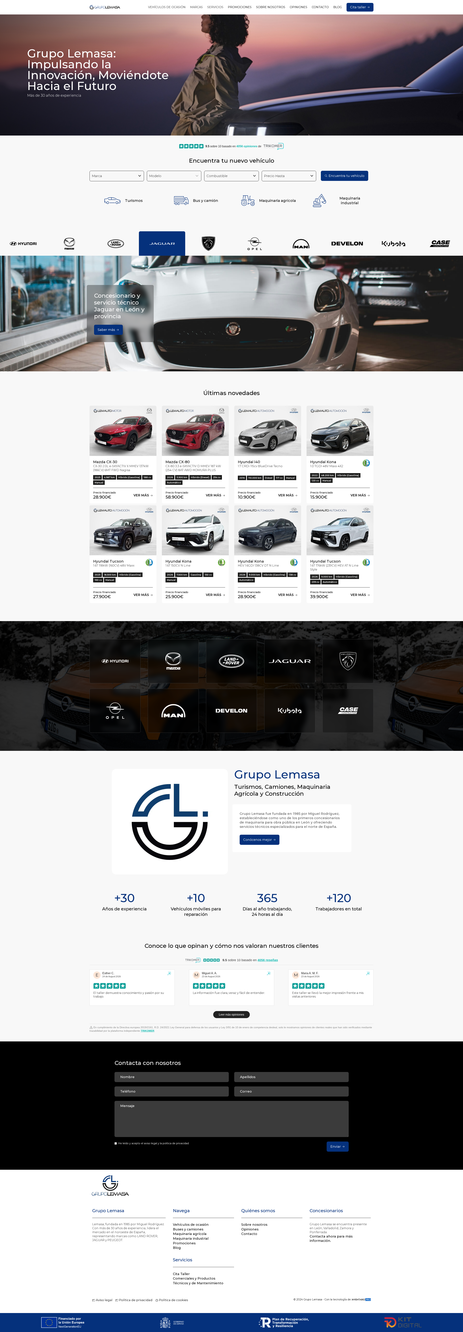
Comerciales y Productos (194, 1278)
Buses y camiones (188, 1229)
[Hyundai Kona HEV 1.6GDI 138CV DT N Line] (267, 530)
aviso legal (150, 1143)
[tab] (23, 243)
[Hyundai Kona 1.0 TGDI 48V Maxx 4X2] (340, 431)
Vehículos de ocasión (191, 1225)
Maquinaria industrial (191, 1239)
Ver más (141, 495)
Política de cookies (173, 1300)
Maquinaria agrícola (190, 1234)
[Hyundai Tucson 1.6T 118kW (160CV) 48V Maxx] (123, 530)
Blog (177, 1248)
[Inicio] (105, 7)
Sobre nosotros (254, 1225)
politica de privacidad (176, 1143)
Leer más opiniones (231, 1014)
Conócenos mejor (257, 840)
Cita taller (358, 7)
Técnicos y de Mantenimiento (198, 1283)
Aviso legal (103, 1300)
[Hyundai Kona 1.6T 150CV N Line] (195, 530)
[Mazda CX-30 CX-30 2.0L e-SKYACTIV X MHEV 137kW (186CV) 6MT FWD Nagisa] (123, 431)
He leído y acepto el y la (153, 1143)
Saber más (106, 330)
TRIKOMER (147, 1030)
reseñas (268, 960)
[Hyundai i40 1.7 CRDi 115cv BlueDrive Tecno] (267, 431)
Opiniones (249, 1229)
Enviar (335, 1147)
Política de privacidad (135, 1300)
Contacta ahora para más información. (331, 1238)
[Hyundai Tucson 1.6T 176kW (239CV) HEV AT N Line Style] (340, 530)
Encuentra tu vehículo (346, 176)
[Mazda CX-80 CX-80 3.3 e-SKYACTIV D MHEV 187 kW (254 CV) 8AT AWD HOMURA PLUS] (195, 431)
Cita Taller (181, 1274)
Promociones (184, 1243)
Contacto (249, 1234)
